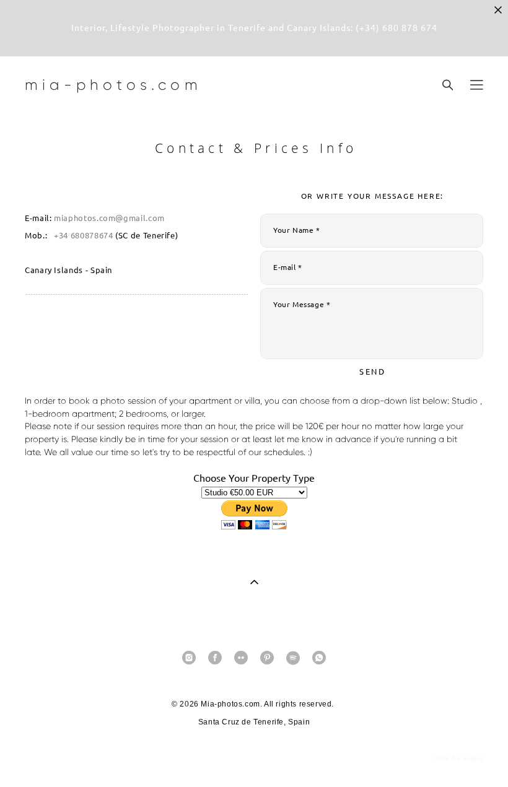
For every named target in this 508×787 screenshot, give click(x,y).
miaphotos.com (84, 218)
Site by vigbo (459, 758)
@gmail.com (139, 218)
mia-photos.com (113, 84)
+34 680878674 (83, 235)
